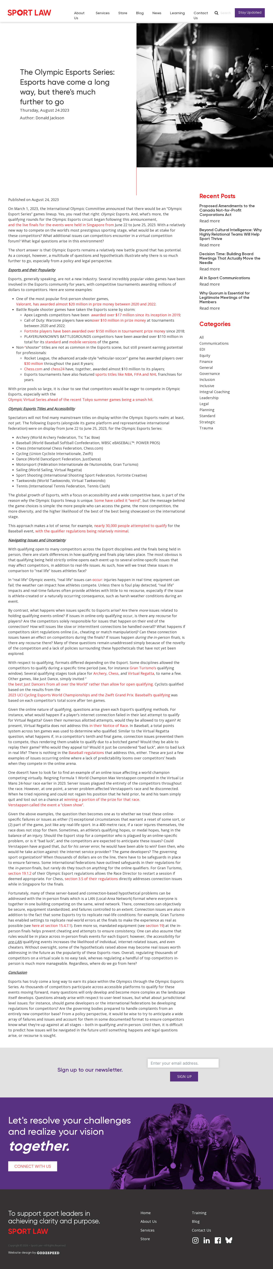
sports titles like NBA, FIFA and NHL (126, 374)
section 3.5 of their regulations (91, 878)
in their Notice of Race (108, 725)
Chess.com (33, 368)
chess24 (57, 368)
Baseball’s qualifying (152, 695)
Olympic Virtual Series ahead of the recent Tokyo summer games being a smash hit (80, 399)
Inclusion (207, 379)
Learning (177, 13)
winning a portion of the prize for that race (101, 799)
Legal (204, 403)
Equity (204, 355)
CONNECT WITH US (32, 1167)
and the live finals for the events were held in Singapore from (61, 224)
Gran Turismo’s (143, 668)
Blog (140, 13)
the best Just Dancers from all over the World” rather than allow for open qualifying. (81, 684)
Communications (214, 343)
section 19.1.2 (19, 873)
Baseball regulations (86, 752)
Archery (100, 673)
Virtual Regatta (141, 673)
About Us (79, 15)
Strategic (207, 422)
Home (145, 1212)
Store (122, 13)
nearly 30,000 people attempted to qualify (130, 525)
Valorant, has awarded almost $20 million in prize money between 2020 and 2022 (85, 304)
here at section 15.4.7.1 (51, 925)
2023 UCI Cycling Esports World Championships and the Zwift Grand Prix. (71, 695)
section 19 (154, 925)
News (156, 13)
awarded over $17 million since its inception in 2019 (135, 314)
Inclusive (206, 385)
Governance (209, 373)
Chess (114, 673)
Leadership (209, 397)
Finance (206, 361)
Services (103, 13)
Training (199, 1212)
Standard (207, 415)
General (206, 367)
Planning (206, 409)
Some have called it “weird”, (117, 500)
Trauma (206, 428)
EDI (202, 349)
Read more (209, 221)
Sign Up (184, 1076)
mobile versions (83, 341)
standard (53, 341)
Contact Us (201, 15)
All (201, 337)
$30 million (33, 363)
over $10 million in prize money (119, 320)
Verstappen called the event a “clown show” (45, 804)
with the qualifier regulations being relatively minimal (81, 531)
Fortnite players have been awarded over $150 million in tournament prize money (94, 331)
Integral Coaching (214, 391)
